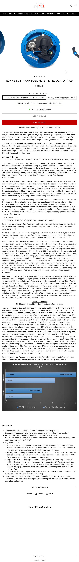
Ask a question (39, 487)
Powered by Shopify (39, 560)
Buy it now (39, 122)
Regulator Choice (39, 93)
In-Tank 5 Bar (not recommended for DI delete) (24, 97)
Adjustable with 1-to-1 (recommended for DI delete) (39, 103)
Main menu (39, 556)
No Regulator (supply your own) (61, 97)
